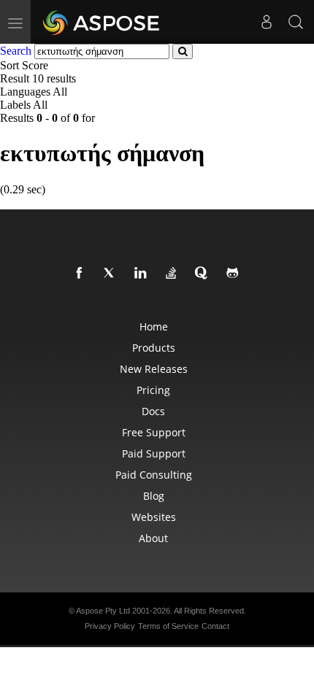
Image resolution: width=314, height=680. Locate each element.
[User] (266, 22)
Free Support (153, 432)
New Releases (154, 369)
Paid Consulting (153, 475)
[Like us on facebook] (81, 273)
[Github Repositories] (235, 273)
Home (153, 326)
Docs (153, 411)
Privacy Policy (110, 626)
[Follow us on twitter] (112, 273)
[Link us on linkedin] (143, 273)
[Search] (295, 22)
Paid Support (153, 453)
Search (15, 51)
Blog (153, 496)
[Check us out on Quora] (204, 273)
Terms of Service (168, 626)
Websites (153, 517)
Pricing (153, 390)
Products (153, 348)
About (153, 538)
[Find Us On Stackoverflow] (173, 273)
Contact (215, 626)
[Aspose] (102, 22)
